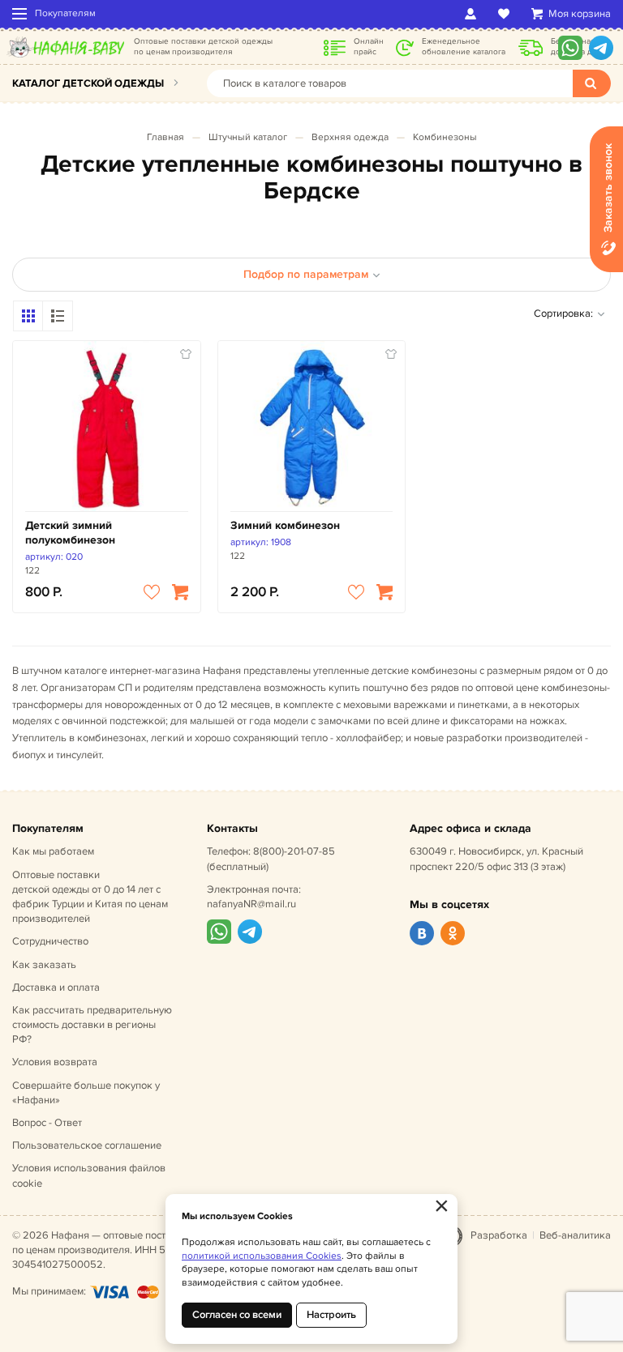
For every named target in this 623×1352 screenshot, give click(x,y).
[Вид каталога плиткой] (28, 316)
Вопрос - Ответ (47, 1122)
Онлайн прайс (369, 46)
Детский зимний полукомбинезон (70, 532)
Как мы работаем (53, 851)
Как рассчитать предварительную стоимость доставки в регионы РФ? (92, 1025)
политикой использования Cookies (262, 1256)
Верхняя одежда (350, 137)
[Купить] (180, 592)
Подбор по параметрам (305, 274)
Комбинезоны (445, 137)
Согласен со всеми (236, 1314)
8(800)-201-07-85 (294, 851)
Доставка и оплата (56, 987)
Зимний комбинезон (285, 525)
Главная (165, 137)
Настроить (331, 1314)
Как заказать (44, 964)
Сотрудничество (50, 941)
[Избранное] (506, 14)
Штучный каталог (247, 137)
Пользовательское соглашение (86, 1145)
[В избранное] (152, 592)
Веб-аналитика (575, 1235)
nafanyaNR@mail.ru (251, 904)
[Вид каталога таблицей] (57, 316)
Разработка (498, 1235)
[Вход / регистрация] (473, 14)
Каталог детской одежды (88, 83)
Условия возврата (54, 1062)
